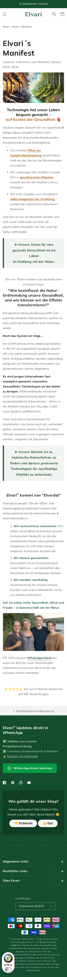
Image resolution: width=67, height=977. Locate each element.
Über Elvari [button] (11, 880)
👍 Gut (48, 823)
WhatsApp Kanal (39, 658)
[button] (5, 14)
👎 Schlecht (23, 823)
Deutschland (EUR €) (31, 906)
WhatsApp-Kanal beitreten (33, 768)
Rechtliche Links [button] (15, 871)
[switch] (8, 969)
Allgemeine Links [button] (16, 861)
